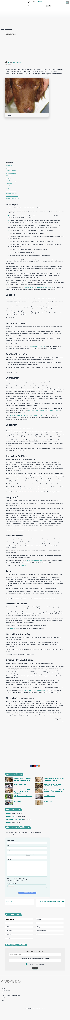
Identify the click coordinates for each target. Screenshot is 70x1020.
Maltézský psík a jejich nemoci (14, 819)
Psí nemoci (9, 822)
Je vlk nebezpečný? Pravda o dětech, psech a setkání (37, 690)
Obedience (12, 628)
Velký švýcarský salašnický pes (31, 492)
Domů (2, 29)
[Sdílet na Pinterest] (35, 766)
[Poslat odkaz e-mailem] (37, 766)
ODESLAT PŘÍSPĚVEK (27, 893)
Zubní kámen (9, 175)
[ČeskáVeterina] (35, 3)
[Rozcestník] (67, 2)
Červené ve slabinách (11, 170)
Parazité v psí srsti (49, 796)
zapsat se (30, 964)
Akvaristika (8, 934)
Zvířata (7, 927)
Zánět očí (8, 168)
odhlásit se (41, 964)
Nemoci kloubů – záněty (11, 193)
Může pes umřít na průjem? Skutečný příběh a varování (22, 779)
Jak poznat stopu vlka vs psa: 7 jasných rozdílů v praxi (52, 785)
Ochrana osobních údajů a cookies (11, 995)
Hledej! (49, 5)
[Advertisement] (35, 17)
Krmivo (38, 923)
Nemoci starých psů (20, 784)
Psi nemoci (9, 813)
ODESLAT (35, 968)
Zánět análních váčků (11, 173)
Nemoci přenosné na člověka (12, 198)
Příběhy (38, 927)
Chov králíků (9, 930)
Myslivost (38, 919)
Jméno (8, 845)
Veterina (8, 938)
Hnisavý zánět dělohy (11, 180)
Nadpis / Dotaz (10, 840)
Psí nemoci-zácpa (11, 816)
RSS (3, 1000)
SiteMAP (4, 998)
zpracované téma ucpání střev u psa (36, 346)
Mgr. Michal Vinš (17, 62)
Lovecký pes (23, 565)
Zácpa (7, 188)
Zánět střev (8, 178)
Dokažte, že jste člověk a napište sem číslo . (20, 855)
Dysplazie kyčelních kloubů (12, 196)
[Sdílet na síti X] (33, 766)
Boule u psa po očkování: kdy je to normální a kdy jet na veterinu (54, 790)
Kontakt (38, 934)
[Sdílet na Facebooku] (31, 766)
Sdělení (9, 859)
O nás (3, 988)
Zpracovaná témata (41, 930)
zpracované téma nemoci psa (34, 560)
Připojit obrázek (11, 883)
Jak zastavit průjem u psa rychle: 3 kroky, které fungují (37, 287)
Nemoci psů (9, 165)
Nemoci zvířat (8, 29)
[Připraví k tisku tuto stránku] (39, 766)
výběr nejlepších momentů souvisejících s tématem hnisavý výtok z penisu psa (27, 489)
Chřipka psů (9, 183)
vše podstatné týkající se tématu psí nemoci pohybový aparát (44, 410)
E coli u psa (9, 901)
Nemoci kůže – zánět (11, 191)
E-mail (8, 850)
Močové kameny (9, 186)
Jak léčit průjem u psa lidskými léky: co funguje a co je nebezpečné (27, 415)
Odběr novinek (6, 990)
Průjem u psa (48, 801)
